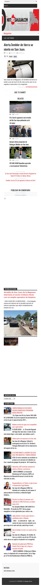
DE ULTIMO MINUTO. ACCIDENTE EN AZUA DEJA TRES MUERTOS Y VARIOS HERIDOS (24, 453)
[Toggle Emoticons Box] (5, 198)
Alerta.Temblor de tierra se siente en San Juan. (24, 531)
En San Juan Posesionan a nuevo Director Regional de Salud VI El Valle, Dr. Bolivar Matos (20, 174)
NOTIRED (20, 581)
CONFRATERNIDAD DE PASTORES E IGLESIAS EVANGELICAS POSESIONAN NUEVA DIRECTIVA (22, 410)
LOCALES (13, 53)
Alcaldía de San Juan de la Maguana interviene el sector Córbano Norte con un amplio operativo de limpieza (20, 294)
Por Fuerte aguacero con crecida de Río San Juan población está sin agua (20, 120)
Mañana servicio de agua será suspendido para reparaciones (24, 425)
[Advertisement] (20, 263)
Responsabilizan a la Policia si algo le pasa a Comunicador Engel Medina (24, 484)
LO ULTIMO (9, 38)
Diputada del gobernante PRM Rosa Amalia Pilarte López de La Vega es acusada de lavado (22, 546)
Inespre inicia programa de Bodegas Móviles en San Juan (19, 143)
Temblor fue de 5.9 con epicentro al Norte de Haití (20, 180)
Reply (6, 53)
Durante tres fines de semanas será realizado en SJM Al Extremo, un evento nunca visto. (23, 501)
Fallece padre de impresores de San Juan (24, 438)
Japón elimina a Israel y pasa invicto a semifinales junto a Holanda (23, 517)
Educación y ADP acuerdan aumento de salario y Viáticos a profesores (23, 468)
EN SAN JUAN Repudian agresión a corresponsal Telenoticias (20, 164)
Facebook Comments (20, 195)
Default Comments (21, 192)
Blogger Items (28, 581)
